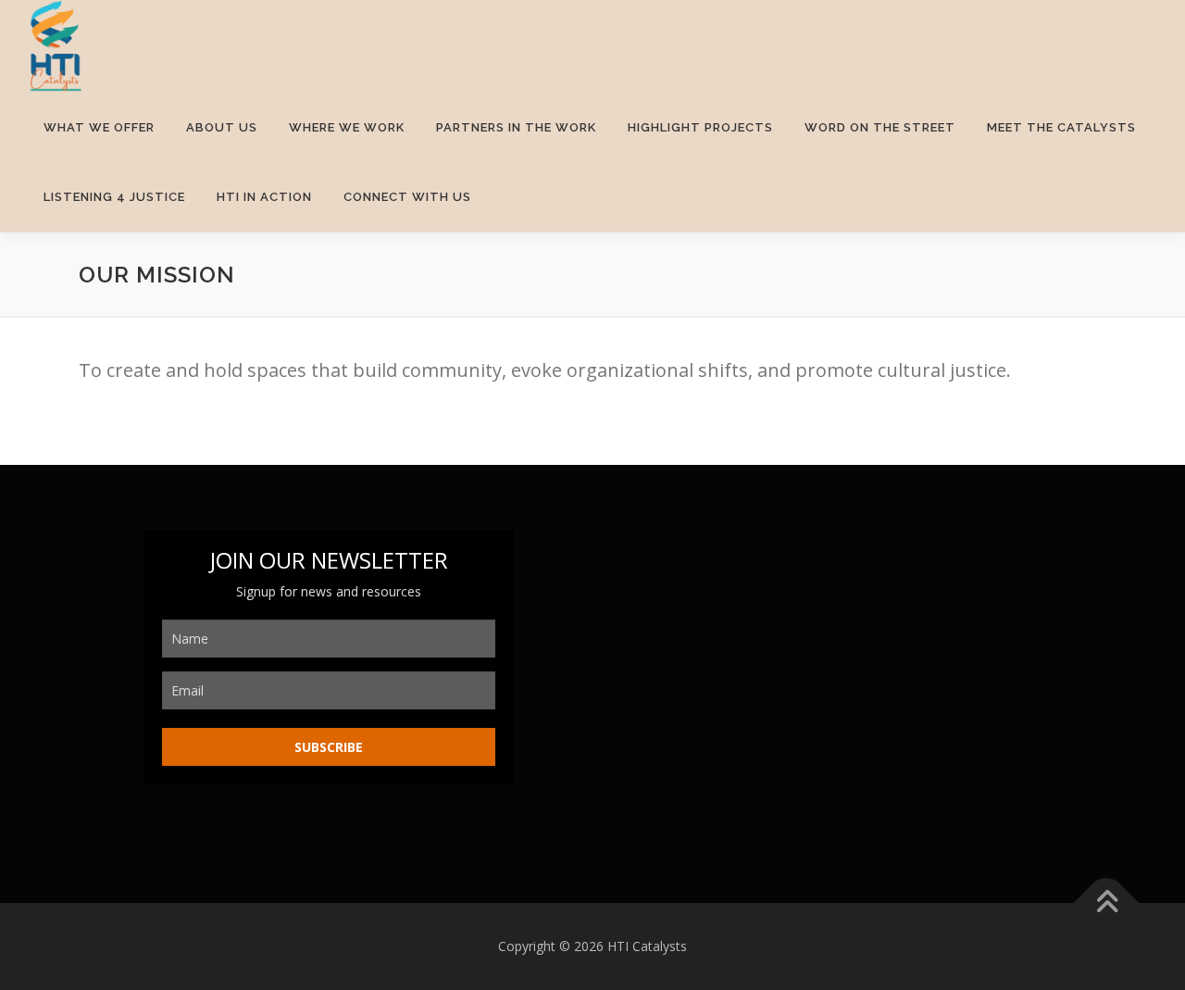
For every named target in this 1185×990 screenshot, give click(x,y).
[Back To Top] (1107, 903)
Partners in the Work (516, 127)
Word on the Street (880, 127)
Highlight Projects (700, 127)
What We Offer (99, 127)
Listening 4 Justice (114, 197)
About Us (221, 127)
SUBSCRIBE (328, 747)
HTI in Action (264, 197)
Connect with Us (407, 197)
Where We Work (347, 127)
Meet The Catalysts (1061, 127)
